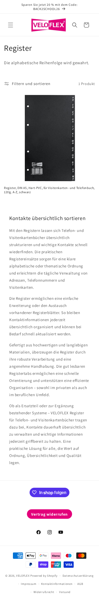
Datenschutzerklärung (78, 575)
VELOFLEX (23, 575)
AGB (80, 584)
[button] (10, 25)
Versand (64, 592)
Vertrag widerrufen (49, 514)
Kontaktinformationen (56, 584)
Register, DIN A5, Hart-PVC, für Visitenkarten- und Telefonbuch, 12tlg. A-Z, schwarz (49, 190)
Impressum (28, 584)
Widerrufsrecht (44, 592)
